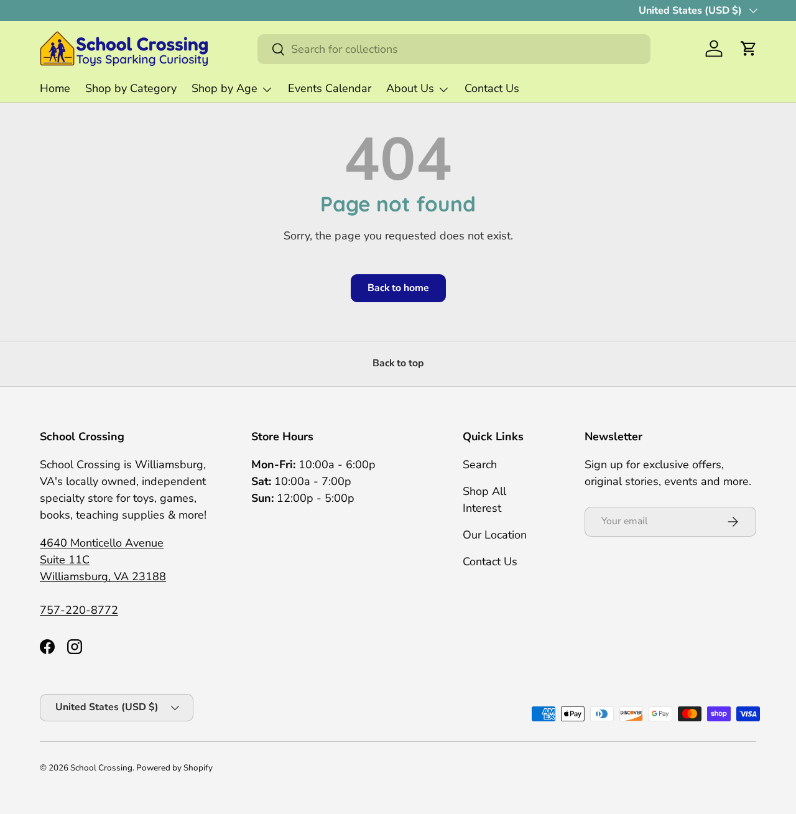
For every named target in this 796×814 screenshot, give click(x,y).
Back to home (398, 288)
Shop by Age (224, 88)
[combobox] (453, 49)
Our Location (495, 534)
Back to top (398, 363)
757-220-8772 (79, 610)
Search (480, 464)
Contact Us (492, 88)
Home (55, 88)
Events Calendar (329, 88)
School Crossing (101, 768)
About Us (410, 88)
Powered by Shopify (174, 768)
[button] (748, 48)
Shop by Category (131, 88)
